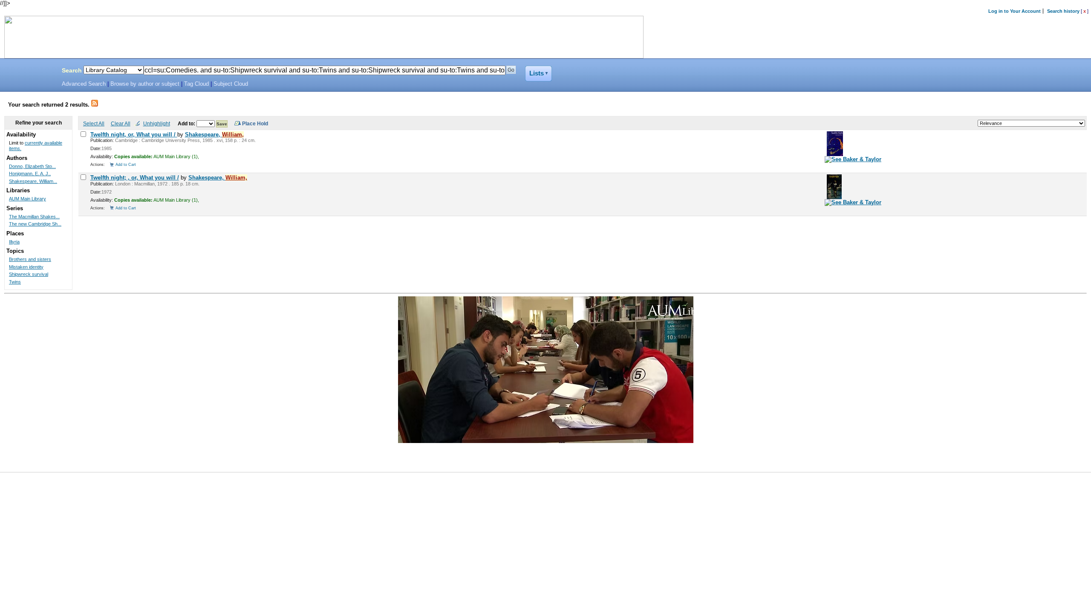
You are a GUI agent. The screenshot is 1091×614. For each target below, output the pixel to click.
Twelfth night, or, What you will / (133, 134)
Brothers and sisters (30, 259)
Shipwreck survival (28, 274)
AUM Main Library (27, 198)
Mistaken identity (26, 266)
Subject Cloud (231, 84)
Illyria (14, 241)
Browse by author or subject (144, 84)
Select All (93, 123)
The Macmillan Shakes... (34, 216)
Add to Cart (125, 164)
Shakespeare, (214, 134)
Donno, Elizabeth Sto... (32, 166)
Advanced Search (84, 84)
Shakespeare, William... (33, 181)
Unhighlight (156, 123)
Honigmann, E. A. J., (30, 173)
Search (72, 70)
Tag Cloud (196, 84)
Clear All (120, 123)
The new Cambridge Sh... (35, 223)
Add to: (187, 123)
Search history (1063, 11)
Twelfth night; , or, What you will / (134, 177)
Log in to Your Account (1014, 11)
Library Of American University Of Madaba (28, 71)
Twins (15, 281)
